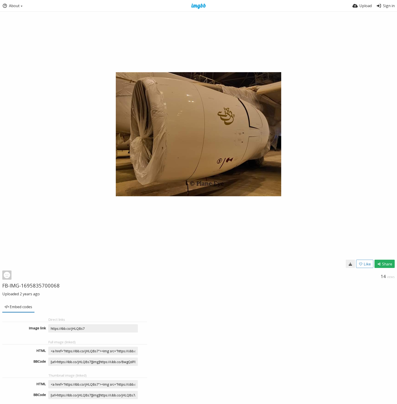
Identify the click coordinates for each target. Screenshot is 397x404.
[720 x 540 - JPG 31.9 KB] (350, 264)
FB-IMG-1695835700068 (31, 285)
